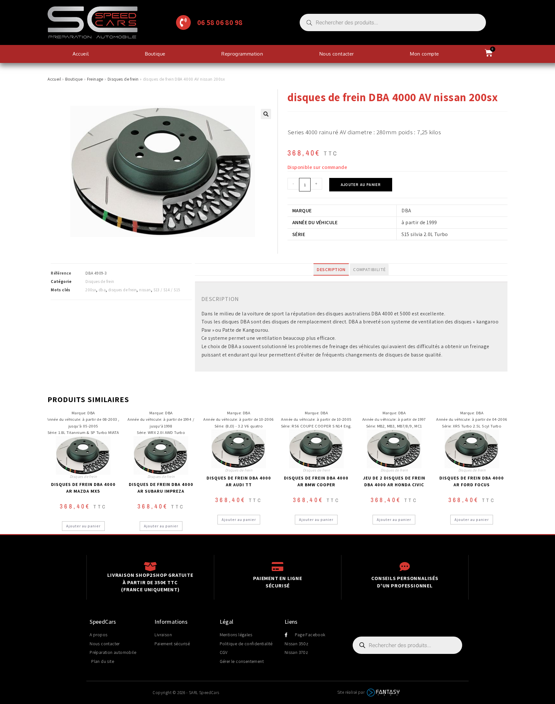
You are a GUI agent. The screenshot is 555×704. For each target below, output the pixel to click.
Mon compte (424, 54)
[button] (266, 114)
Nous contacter (336, 54)
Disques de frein (123, 79)
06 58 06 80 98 (220, 22)
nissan (145, 290)
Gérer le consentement (242, 661)
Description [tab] (331, 269)
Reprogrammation (242, 54)
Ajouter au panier (361, 184)
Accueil (81, 54)
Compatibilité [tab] (369, 269)
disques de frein (122, 290)
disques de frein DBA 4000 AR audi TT (239, 481)
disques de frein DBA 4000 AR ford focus (471, 481)
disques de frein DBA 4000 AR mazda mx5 (83, 487)
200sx (90, 290)
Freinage (95, 79)
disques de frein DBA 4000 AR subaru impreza (161, 487)
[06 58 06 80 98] (183, 22)
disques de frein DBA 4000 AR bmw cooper (316, 481)
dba (102, 290)
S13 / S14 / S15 (167, 290)
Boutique (155, 54)
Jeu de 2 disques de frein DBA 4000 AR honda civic (394, 481)
